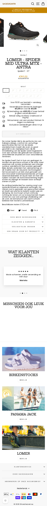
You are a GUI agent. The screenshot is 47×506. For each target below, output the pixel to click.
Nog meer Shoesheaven (23, 217)
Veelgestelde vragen (23, 227)
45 (23, 96)
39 (20, 90)
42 (41, 90)
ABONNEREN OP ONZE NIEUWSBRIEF (23, 481)
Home (22, 55)
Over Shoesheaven (23, 474)
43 (9, 96)
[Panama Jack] (23, 398)
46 (30, 96)
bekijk (23, 419)
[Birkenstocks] (23, 359)
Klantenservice (22, 467)
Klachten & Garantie (23, 222)
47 (38, 96)
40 (27, 90)
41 (34, 90)
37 (6, 90)
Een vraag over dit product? (23, 231)
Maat (23, 86)
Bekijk (23, 380)
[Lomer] (23, 438)
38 (13, 90)
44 (16, 96)
